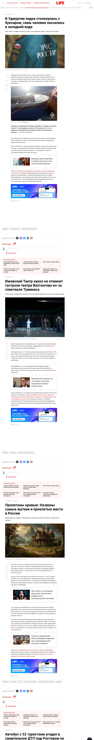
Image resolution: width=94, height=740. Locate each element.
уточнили (22, 132)
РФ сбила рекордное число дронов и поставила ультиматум (11, 494)
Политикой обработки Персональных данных (37, 7)
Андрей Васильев (16, 200)
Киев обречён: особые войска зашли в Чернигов (31, 269)
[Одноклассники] (31, 238)
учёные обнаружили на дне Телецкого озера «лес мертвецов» (34, 650)
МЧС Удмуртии (25, 122)
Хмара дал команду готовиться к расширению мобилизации (50, 494)
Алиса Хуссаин (15, 424)
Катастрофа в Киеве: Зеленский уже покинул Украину (10, 723)
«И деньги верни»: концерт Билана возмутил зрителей (30, 262)
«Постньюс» (51, 346)
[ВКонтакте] (27, 238)
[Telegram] (24, 238)
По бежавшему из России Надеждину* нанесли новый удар (11, 263)
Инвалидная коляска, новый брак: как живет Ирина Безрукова (31, 487)
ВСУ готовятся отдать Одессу (51, 262)
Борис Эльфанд (15, 675)
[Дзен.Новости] (17, 238)
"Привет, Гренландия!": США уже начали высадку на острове (11, 270)
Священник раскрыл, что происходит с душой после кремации (50, 270)
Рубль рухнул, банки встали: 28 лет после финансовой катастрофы (32, 494)
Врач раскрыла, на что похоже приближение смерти (51, 722)
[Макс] (20, 238)
